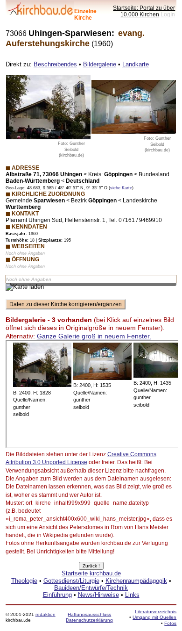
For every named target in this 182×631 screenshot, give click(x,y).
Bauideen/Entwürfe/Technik (91, 587)
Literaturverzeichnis (155, 611)
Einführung (57, 594)
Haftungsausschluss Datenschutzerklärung (89, 617)
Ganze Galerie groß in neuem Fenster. (94, 336)
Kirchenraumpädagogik (136, 580)
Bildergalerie (99, 64)
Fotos (170, 623)
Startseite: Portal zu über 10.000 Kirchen (144, 11)
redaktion (45, 614)
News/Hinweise (98, 594)
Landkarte (135, 64)
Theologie (24, 580)
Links (132, 594)
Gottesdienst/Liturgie (71, 580)
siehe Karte (121, 188)
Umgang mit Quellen (154, 617)
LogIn (168, 14)
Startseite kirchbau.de (91, 573)
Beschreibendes (55, 64)
